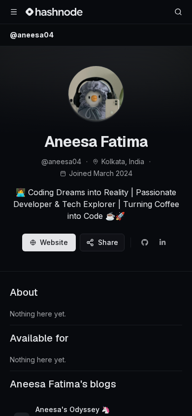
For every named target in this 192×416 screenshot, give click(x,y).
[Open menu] (14, 12)
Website (54, 242)
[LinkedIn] (162, 242)
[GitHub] (145, 242)
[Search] (178, 12)
